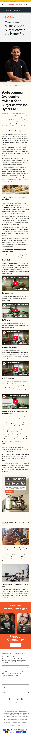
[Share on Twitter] (19, 522)
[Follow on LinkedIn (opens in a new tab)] (17, 699)
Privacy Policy (7, 722)
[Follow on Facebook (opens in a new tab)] (9, 699)
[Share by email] (27, 522)
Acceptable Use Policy (15, 725)
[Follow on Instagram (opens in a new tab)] (13, 699)
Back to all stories (13, 10)
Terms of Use (24, 722)
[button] (2, 4)
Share (6, 522)
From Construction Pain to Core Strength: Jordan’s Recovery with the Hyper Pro (15, 549)
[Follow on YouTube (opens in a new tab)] (22, 699)
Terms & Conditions (15, 722)
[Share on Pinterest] (23, 522)
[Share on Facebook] (15, 522)
